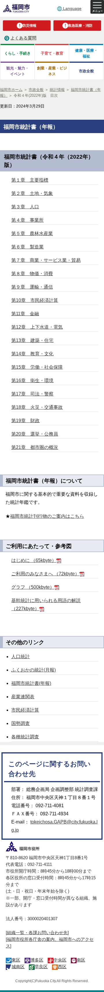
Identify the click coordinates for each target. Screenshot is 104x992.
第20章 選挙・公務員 (34, 433)
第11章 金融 (25, 313)
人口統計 (20, 656)
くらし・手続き (17, 53)
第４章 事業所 (27, 220)
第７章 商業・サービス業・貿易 (46, 260)
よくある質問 (23, 37)
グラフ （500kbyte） (32, 587)
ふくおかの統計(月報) (33, 669)
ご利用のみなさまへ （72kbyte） (45, 573)
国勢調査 (20, 723)
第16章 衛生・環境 (32, 380)
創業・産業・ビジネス (52, 71)
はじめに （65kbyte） (33, 560)
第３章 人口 (25, 206)
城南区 (18, 966)
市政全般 (86, 71)
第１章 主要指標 (29, 180)
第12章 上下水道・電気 (37, 327)
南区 (81, 959)
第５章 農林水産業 (32, 233)
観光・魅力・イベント (17, 71)
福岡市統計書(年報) (31, 683)
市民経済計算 (25, 710)
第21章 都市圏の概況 (34, 447)
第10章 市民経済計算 (34, 300)
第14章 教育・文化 (32, 353)
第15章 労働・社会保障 (37, 367)
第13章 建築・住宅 (32, 340)
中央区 (59, 959)
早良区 (41, 966)
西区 (62, 966)
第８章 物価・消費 (32, 273)
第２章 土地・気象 (32, 193)
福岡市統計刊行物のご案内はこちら (47, 516)
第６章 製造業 (27, 246)
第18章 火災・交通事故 (37, 407)
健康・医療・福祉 (86, 53)
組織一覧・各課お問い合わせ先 (37, 932)
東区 (16, 959)
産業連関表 (22, 696)
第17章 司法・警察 (32, 393)
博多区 (36, 959)
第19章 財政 (25, 420)
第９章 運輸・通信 (32, 286)
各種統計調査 (25, 736)
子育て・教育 (52, 53)
